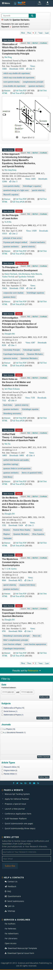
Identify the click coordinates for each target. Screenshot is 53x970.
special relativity (38, 190)
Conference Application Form (18, 813)
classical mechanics (37, 242)
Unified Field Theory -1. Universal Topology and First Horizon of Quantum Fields (20, 437)
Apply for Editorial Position (17, 799)
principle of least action (12, 238)
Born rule (36, 636)
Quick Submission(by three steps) (20, 828)
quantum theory (9, 297)
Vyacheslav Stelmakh (26, 277)
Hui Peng (8, 57)
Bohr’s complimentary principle (15, 640)
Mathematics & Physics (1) (13, 714)
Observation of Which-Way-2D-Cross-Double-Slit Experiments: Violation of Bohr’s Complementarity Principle (19, 49)
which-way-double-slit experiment (16, 73)
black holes (7, 405)
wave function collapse (12, 644)
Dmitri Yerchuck (10, 274)
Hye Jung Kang (10, 170)
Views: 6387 (30, 343)
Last (47, 33)
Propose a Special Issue (15, 804)
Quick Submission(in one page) (19, 823)
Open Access (10, 943)
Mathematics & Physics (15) (14, 708)
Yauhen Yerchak (8, 277)
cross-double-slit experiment (14, 86)
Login (47, 4)
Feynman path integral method (15, 242)
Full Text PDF (20, 91)
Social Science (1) (10, 711)
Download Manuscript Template (22, 948)
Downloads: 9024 (15, 631)
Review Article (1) (10, 774)
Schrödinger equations (35, 293)
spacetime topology (10, 464)
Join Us (11, 906)
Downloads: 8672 (15, 580)
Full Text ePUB (18, 93)
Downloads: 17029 (17, 288)
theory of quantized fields (32, 473)
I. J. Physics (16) (9, 729)
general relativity (28, 247)
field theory (7, 477)
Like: (31, 69)
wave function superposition (35, 644)
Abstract (7, 91)
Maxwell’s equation (10, 195)
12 (29, 137)
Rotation (6, 530)
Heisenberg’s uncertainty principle (16, 636)
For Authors (10, 923)
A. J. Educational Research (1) (14, 732)
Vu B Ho (7, 222)
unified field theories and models (16, 460)
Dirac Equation (38, 534)
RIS (28, 43)
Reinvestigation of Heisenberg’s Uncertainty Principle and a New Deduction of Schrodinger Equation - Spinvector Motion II (20, 324)
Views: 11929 (31, 231)
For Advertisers (11, 933)
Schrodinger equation (31, 350)
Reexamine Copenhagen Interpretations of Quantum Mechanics (18, 613)
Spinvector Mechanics (29, 358)
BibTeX (35, 43)
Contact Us (12, 881)
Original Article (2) (10, 770)
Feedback (11, 886)
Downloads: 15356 (16, 69)
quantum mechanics (36, 86)
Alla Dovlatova (24, 274)
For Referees (10, 928)
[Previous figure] (17, 137)
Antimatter (7, 538)
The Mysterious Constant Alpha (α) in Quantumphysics (13, 562)
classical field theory (27, 585)
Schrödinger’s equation (32, 186)
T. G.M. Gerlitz (10, 569)
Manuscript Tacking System (17, 794)
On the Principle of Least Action (10, 217)
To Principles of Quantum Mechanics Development (20, 269)
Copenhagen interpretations (13, 648)
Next (41, 33)
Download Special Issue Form (20, 953)
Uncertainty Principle (11, 350)
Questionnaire (14, 896)
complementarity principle (33, 82)
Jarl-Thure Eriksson (12, 389)
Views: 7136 (30, 398)
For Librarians (11, 938)
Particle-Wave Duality (21, 530)
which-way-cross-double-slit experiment (18, 78)
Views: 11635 (30, 179)
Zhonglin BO (9, 334)
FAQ (9, 891)
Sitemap (11, 911)
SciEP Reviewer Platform (16, 818)
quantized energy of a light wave (16, 190)
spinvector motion (10, 358)
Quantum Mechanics (35, 354)
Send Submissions (15, 901)
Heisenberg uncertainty (12, 413)
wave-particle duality (11, 82)
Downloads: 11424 (16, 525)
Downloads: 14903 (17, 455)
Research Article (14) (12, 767)
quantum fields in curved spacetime (17, 468)
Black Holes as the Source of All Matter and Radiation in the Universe (16, 382)
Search (39, 4)
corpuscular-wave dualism (13, 293)
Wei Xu (7, 444)
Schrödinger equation (30, 409)
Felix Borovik (36, 274)
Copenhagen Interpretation (13, 354)
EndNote (43, 43)
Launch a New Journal (15, 808)
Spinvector (38, 530)
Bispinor (6, 534)
